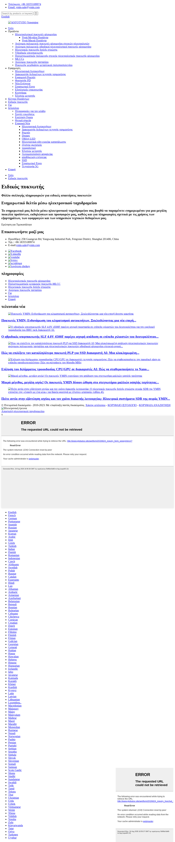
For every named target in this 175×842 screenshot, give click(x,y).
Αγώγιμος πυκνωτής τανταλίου (32, 62)
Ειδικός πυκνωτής (18, 101)
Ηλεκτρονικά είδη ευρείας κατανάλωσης (44, 141)
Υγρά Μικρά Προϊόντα (34, 40)
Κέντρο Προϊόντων (18, 98)
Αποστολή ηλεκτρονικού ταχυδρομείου (22, 411)
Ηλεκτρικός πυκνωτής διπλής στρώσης (36, 49)
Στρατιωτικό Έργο (25, 86)
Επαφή (12, 169)
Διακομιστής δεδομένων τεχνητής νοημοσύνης (40, 74)
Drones (26, 135)
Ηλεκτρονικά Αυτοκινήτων (29, 71)
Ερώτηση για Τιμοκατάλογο (16, 224)
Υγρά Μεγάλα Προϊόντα (35, 37)
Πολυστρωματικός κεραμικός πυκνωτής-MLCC (34, 283)
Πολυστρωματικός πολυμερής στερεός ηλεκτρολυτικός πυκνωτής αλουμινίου (57, 55)
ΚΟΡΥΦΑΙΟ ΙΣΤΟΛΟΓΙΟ (122, 405)
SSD (24, 160)
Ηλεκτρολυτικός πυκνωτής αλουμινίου (29, 280)
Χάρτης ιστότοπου (95, 405)
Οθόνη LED (28, 138)
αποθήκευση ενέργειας (34, 157)
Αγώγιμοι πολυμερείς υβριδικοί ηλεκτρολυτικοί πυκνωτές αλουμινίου (53, 46)
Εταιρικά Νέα (22, 123)
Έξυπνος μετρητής (25, 95)
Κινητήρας (20, 92)
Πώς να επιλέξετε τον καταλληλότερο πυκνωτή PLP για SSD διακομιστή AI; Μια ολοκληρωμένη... (70, 353)
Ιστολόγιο (13, 108)
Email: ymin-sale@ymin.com (24, 7)
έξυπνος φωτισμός (32, 144)
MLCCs (19, 58)
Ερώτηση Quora (24, 117)
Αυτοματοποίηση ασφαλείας (37, 154)
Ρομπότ (26, 132)
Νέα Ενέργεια (22, 83)
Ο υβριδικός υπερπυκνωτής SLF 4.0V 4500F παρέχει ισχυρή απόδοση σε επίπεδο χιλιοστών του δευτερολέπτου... (80, 336)
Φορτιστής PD (23, 80)
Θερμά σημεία (23, 120)
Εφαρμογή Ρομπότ (25, 77)
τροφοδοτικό (29, 148)
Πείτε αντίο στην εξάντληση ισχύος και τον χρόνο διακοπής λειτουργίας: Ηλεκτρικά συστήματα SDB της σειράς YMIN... (85, 398)
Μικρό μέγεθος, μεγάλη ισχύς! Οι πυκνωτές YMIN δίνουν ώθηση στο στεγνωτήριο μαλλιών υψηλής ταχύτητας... (80, 382)
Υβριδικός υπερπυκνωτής (29, 52)
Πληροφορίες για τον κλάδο (30, 111)
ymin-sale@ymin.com (28, 245)
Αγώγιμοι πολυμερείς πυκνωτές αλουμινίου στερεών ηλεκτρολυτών (52, 43)
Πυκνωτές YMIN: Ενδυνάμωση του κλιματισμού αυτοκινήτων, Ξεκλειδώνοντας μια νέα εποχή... (68, 320)
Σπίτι (11, 28)
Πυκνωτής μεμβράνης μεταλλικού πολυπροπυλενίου (43, 65)
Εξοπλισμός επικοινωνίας (29, 89)
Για (10, 105)
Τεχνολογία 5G (30, 166)
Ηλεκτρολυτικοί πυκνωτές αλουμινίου (36, 34)
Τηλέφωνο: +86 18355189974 (24, 4)
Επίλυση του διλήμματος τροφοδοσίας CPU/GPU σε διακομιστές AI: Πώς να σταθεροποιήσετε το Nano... (75, 369)
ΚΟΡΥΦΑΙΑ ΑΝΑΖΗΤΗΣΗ (155, 405)
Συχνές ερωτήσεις (25, 114)
